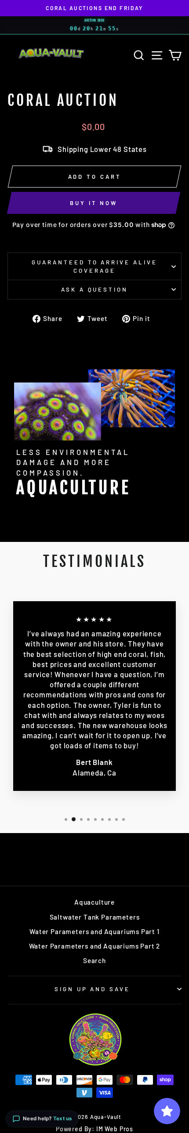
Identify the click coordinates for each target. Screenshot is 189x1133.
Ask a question (94, 289)
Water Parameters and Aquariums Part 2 (94, 946)
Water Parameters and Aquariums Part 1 (94, 931)
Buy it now (93, 202)
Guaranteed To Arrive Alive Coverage (94, 266)
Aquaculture (94, 902)
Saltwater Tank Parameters (95, 917)
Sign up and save (93, 988)
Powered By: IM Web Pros (94, 1129)
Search (94, 960)
